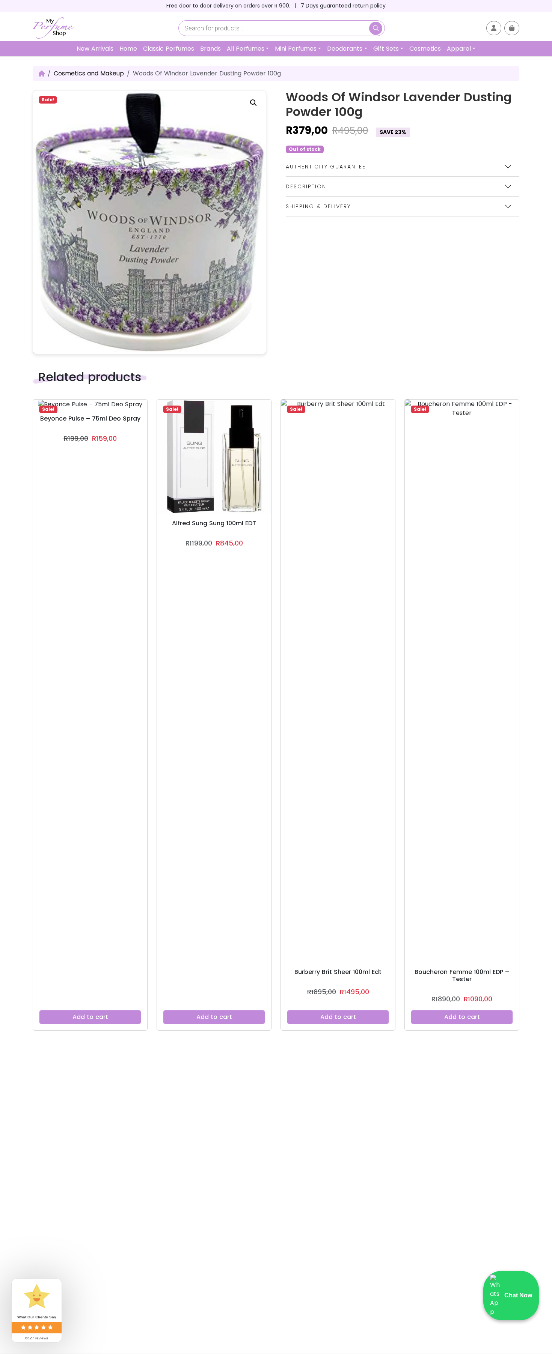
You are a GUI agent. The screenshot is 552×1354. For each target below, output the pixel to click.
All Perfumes (245, 48)
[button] (253, 103)
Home (128, 48)
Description (306, 186)
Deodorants (344, 48)
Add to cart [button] (90, 1017)
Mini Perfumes (296, 48)
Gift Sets (386, 48)
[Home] (42, 73)
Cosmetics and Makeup (89, 73)
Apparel (459, 48)
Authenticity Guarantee (326, 166)
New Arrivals (95, 48)
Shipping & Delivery (318, 206)
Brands (210, 48)
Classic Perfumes (168, 48)
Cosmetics (425, 48)
